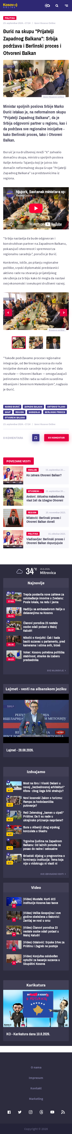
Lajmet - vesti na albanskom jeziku (36, 688)
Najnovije (36, 582)
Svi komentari (56, 437)
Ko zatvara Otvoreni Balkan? (36, 475)
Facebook (9, 1112)
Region (19, 412)
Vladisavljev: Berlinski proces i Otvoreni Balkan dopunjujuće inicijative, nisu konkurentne (36, 539)
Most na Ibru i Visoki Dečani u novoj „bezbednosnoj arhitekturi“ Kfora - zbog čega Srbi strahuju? (36, 787)
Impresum (36, 1078)
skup (8, 412)
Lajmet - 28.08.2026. (36, 725)
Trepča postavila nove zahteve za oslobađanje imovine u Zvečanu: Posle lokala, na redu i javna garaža (36, 598)
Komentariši (35, 437)
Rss (63, 1112)
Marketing (36, 1099)
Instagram (30, 1112)
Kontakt (36, 1088)
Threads (41, 1112)
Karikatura (36, 984)
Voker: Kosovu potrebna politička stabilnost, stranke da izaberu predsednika (36, 656)
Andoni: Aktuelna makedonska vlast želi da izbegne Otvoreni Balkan (36, 497)
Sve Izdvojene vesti (52, 873)
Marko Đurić (12, 406)
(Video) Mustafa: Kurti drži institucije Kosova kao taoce (36, 902)
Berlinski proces (55, 412)
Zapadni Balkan (33, 406)
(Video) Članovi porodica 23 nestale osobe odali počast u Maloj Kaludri (36, 931)
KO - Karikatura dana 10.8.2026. (36, 1015)
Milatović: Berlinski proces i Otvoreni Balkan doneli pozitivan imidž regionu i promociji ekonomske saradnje (36, 518)
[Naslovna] (10, 5)
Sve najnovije (55, 670)
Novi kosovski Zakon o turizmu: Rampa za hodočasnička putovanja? (36, 801)
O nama (36, 1067)
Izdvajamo (36, 771)
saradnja (34, 412)
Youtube (52, 1112)
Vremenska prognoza (47, 6)
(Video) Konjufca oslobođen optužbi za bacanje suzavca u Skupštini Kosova (36, 960)
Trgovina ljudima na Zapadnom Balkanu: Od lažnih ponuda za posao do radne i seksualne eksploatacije (36, 845)
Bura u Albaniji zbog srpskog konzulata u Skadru (36, 830)
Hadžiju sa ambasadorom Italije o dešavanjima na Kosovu (36, 612)
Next (63, 312)
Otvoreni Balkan (15, 417)
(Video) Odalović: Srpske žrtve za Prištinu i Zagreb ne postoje (36, 945)
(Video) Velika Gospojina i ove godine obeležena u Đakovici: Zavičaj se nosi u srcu (36, 916)
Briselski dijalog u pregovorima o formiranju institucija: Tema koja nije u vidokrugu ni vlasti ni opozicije (36, 859)
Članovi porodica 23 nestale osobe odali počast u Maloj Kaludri (36, 627)
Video (36, 887)
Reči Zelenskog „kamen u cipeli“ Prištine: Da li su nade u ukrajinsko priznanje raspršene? (36, 816)
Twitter (19, 1112)
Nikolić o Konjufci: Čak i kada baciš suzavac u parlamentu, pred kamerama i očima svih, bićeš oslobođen (36, 641)
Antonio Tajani (56, 406)
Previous (8, 312)
